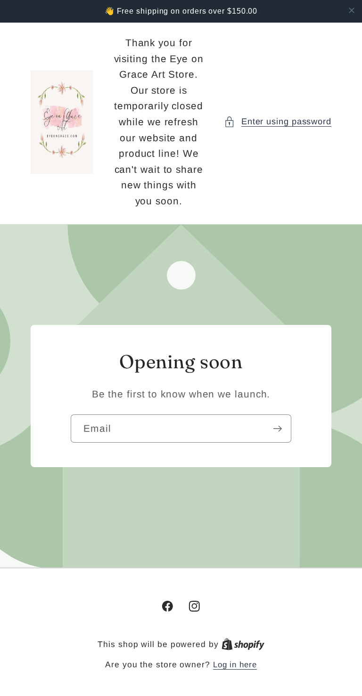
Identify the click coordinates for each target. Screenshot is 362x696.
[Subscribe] (277, 428)
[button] (277, 122)
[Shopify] (243, 644)
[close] (351, 10)
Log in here (235, 664)
